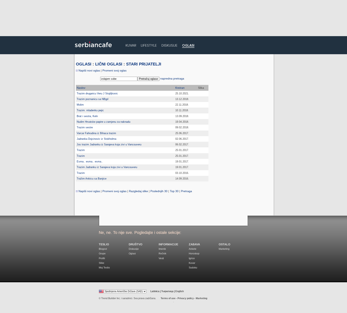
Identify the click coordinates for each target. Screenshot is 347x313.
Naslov (81, 87)
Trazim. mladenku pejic (90, 110)
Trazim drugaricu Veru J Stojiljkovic (97, 93)
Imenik (162, 249)
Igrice (192, 258)
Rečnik (162, 253)
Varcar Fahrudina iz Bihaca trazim (96, 133)
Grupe (102, 253)
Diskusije (169, 44)
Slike (101, 263)
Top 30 (174, 191)
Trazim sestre (85, 127)
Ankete (192, 249)
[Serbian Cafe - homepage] (93, 48)
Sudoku (193, 267)
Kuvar (131, 44)
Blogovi (103, 249)
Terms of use (168, 298)
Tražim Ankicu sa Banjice (91, 178)
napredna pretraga (172, 78)
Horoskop (194, 253)
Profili (102, 258)
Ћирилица (167, 291)
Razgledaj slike (138, 191)
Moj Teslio (104, 267)
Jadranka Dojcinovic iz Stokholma (96, 138)
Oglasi (188, 45)
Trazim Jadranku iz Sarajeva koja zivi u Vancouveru (107, 167)
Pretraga (186, 191)
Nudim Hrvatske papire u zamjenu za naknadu (103, 121)
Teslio (104, 244)
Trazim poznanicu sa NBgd (92, 99)
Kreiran (180, 87)
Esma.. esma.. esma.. (90, 161)
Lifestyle (149, 44)
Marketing (224, 249)
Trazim (81, 150)
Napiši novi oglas (89, 70)
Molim (80, 104)
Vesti (161, 258)
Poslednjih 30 (158, 191)
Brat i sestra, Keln (87, 116)
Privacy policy (186, 298)
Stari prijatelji (143, 64)
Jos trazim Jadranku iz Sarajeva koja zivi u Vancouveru (109, 144)
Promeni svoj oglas (114, 70)
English (179, 291)
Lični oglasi (108, 64)
